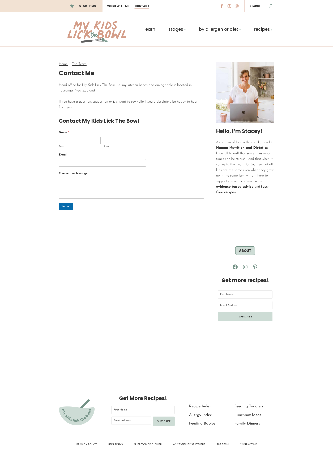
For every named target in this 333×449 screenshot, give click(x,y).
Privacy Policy (86, 444)
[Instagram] (229, 6)
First (61, 146)
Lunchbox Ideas (247, 415)
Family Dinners (247, 424)
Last (106, 146)
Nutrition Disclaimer (148, 444)
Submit (66, 206)
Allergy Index (200, 415)
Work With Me (118, 6)
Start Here (87, 6)
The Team (79, 64)
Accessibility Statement (189, 444)
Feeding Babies (202, 424)
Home (63, 64)
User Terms (115, 444)
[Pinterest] (237, 6)
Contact (142, 6)
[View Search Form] (270, 6)
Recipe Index (200, 406)
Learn (149, 29)
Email (63, 154)
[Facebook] (221, 6)
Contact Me (248, 444)
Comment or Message (73, 173)
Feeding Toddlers (248, 406)
